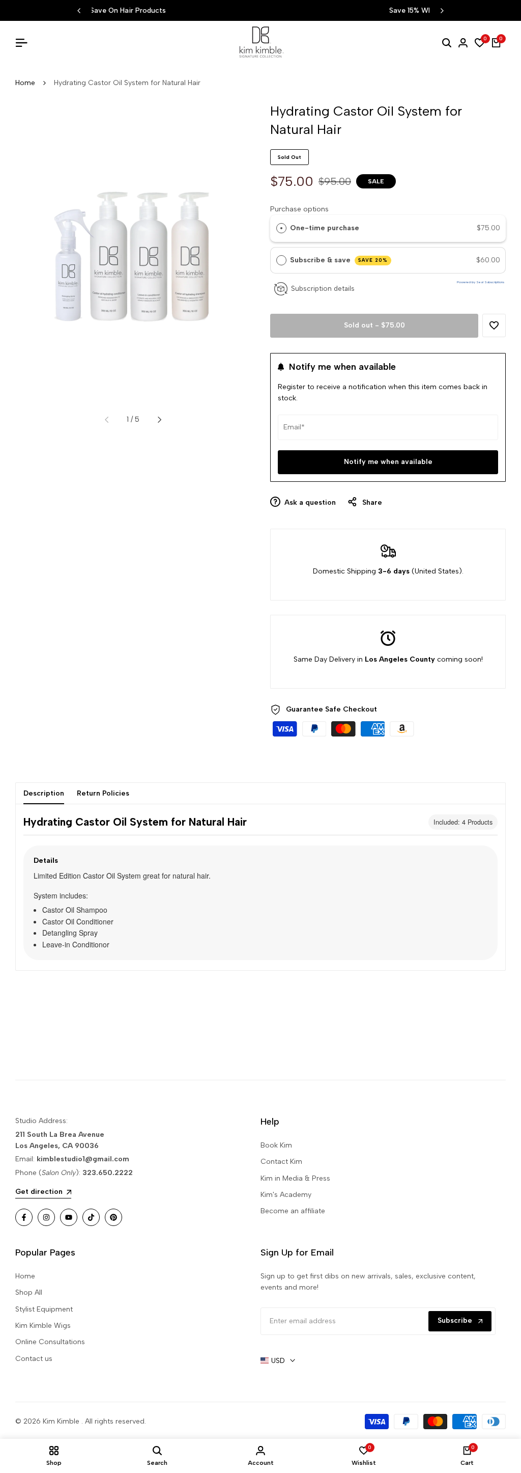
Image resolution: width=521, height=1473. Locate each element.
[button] (494, 325)
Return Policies (103, 793)
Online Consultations (50, 1342)
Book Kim (276, 1145)
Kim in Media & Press (295, 1178)
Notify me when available (388, 461)
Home (25, 82)
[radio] (281, 228)
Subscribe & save (339, 260)
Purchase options (299, 209)
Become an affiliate (292, 1211)
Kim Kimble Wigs (43, 1325)
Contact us (33, 1358)
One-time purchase (324, 228)
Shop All (28, 1292)
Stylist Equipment (44, 1309)
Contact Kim (281, 1161)
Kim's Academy (285, 1194)
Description (43, 793)
